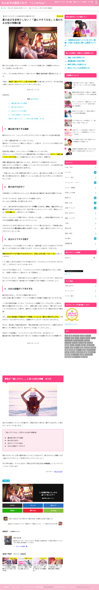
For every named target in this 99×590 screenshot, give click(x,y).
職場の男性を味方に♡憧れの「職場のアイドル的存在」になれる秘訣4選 (84, 93)
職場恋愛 (67, 354)
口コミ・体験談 (70, 188)
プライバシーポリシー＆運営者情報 (33, 587)
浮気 (84, 350)
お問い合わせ (69, 286)
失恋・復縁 (69, 2)
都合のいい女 (76, 357)
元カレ (72, 345)
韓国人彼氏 (84, 357)
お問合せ (6, 587)
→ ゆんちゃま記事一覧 (20, 546)
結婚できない (91, 352)
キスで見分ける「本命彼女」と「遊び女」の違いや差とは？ (84, 122)
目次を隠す (34, 99)
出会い (83, 345)
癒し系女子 (79, 352)
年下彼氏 (93, 347)
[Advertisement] (33, 357)
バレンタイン (68, 340)
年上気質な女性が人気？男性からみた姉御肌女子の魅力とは (84, 140)
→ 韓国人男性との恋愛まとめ (75, 64)
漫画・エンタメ (70, 218)
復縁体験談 (72, 350)
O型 (70, 335)
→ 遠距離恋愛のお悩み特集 (75, 61)
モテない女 (68, 343)
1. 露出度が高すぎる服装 (18, 103)
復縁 (66, 350)
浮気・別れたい (70, 213)
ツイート (67, 274)
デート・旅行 (69, 177)
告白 (71, 347)
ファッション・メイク (72, 182)
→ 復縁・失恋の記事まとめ (75, 57)
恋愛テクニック (77, 2)
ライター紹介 (69, 296)
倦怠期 (67, 345)
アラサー (88, 335)
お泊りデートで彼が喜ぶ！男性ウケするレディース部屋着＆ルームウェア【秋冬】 (84, 132)
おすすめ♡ (76, 335)
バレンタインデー (78, 340)
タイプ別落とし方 (85, 338)
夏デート (76, 347)
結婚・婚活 (68, 233)
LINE (66, 335)
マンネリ (87, 340)
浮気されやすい (91, 350)
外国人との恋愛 (70, 193)
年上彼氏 (87, 347)
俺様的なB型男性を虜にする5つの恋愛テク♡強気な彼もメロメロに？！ (84, 150)
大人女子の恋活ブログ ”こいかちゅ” (24, 2)
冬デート (77, 345)
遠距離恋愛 (68, 243)
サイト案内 (90, 2)
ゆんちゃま (58, 471)
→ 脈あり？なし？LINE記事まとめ (77, 68)
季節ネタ (68, 198)
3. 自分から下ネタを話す (18, 111)
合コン (67, 347)
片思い (67, 223)
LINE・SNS (69, 167)
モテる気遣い (82, 343)
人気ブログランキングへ (71, 324)
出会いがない (90, 345)
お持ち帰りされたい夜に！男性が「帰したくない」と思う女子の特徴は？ (84, 85)
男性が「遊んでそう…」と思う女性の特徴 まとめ (26, 119)
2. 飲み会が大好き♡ (16, 107)
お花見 (82, 335)
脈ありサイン (74, 354)
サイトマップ (69, 291)
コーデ (77, 338)
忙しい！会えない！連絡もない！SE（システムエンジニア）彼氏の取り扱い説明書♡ (84, 104)
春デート (79, 350)
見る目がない (88, 354)
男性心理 (57, 2)
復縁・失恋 (68, 203)
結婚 (85, 352)
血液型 (82, 354)
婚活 (82, 347)
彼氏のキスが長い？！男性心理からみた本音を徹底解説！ (84, 112)
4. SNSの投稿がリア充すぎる (19, 115)
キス (72, 338)
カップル (63, 2)
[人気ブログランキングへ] (72, 322)
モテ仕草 (89, 343)
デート (93, 338)
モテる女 (75, 343)
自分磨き (84, 2)
